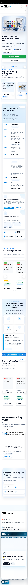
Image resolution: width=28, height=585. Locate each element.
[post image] (13, 437)
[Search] (25, 10)
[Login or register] (22, 6)
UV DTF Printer (17, 224)
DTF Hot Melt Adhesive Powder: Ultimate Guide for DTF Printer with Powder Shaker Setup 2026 (13, 446)
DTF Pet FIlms (6, 389)
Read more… (7, 455)
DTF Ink (10, 226)
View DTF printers (22, 106)
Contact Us (19, 206)
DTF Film (6, 226)
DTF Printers (6, 274)
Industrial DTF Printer (21, 274)
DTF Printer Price (7, 221)
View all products (24, 359)
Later (12, 563)
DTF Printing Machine (8, 224)
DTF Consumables (20, 389)
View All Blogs (5, 428)
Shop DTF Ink (14, 54)
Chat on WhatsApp (15, 3)
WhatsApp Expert (8, 206)
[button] (2, 6)
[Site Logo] (8, 6)
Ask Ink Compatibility (14, 58)
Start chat (6, 563)
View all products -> (14, 258)
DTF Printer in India (16, 221)
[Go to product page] (21, 382)
